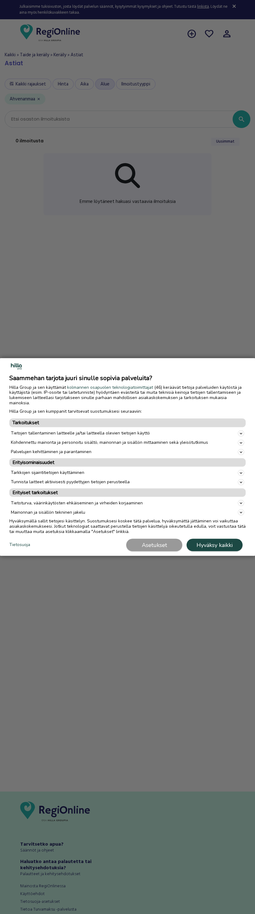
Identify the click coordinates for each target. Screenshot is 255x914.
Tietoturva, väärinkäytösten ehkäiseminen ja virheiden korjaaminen (77, 503)
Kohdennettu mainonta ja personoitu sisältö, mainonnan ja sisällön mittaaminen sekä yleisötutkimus (109, 442)
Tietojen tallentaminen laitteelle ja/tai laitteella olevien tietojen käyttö (80, 433)
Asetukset (154, 545)
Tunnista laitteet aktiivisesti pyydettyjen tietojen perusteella (70, 482)
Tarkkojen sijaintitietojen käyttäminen (47, 472)
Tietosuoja (19, 544)
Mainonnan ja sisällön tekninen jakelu (48, 512)
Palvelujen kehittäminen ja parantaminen (51, 452)
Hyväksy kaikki (215, 545)
